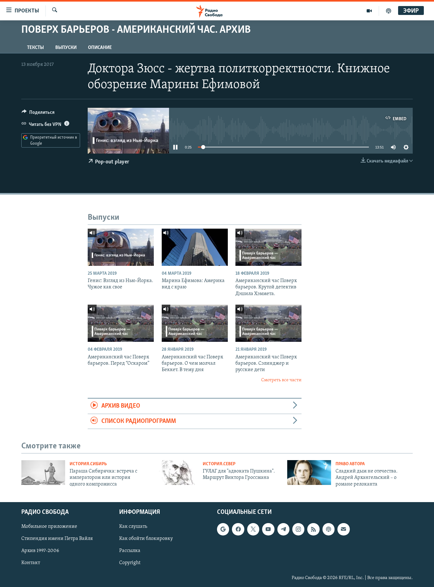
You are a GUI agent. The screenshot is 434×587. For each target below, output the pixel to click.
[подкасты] (388, 11)
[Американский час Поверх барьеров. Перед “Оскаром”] (121, 323)
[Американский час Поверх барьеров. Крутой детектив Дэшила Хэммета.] (268, 247)
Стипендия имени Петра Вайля (57, 539)
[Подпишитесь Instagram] (298, 529)
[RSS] (313, 529)
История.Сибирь (88, 464)
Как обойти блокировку (146, 539)
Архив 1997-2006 (40, 551)
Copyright (129, 563)
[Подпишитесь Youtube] (268, 529)
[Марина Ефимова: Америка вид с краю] (195, 247)
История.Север (219, 464)
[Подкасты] (328, 529)
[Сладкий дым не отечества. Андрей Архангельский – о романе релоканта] (309, 472)
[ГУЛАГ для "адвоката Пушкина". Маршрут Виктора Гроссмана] (176, 472)
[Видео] (369, 11)
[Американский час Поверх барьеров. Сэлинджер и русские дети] (268, 323)
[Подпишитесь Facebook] (238, 529)
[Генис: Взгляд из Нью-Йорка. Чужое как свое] (121, 247)
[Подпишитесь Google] (223, 529)
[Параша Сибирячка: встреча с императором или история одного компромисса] (43, 472)
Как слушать (133, 526)
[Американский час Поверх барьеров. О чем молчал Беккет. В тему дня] (195, 323)
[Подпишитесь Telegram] (283, 529)
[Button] (38, 114)
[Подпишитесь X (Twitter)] (253, 529)
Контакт (30, 563)
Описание (100, 47)
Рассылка (129, 551)
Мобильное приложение (49, 526)
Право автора (350, 464)
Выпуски (66, 47)
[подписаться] (343, 529)
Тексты (35, 47)
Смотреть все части (281, 380)
